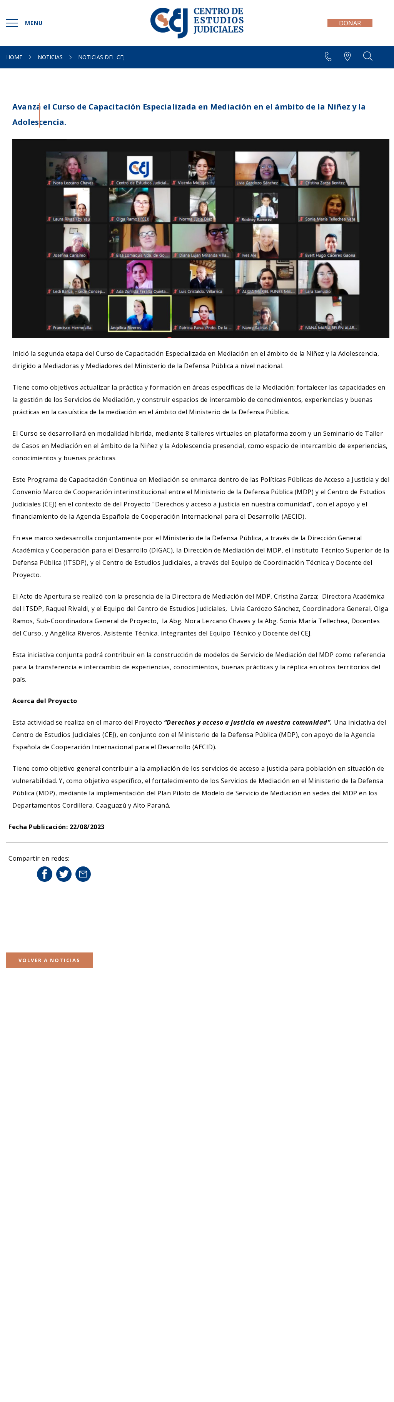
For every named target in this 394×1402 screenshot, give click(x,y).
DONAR (350, 23)
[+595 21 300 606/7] (302, 56)
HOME (14, 57)
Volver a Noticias (49, 960)
